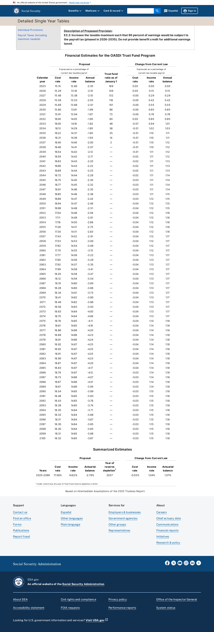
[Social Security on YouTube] (179, 563)
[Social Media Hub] (198, 563)
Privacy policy (117, 599)
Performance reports (122, 607)
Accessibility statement (28, 607)
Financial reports (167, 530)
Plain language (70, 524)
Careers (161, 512)
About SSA (20, 599)
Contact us (20, 512)
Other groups (117, 524)
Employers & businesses (125, 512)
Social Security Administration (83, 584)
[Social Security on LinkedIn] (192, 563)
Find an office (22, 518)
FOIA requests (70, 607)
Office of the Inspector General (176, 599)
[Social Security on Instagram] (186, 563)
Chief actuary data (168, 518)
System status (165, 607)
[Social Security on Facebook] (167, 563)
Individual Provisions (30, 29)
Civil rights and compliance (78, 599)
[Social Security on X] (173, 563)
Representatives (119, 530)
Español (66, 512)
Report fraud (21, 536)
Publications (21, 530)
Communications (167, 524)
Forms (17, 524)
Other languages (72, 518)
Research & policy (168, 542)
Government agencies (123, 518)
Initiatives (162, 536)
